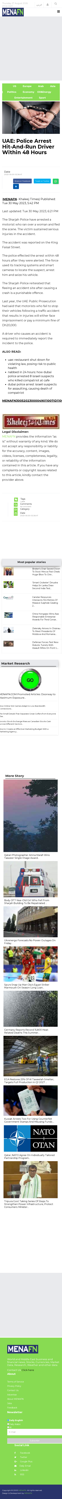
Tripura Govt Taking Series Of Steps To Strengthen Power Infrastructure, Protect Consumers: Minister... (28, 1204)
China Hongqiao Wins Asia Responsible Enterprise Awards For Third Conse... (45, 617)
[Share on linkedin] (16, 186)
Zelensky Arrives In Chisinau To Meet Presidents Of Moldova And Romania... (46, 631)
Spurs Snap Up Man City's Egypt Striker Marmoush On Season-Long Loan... (26, 986)
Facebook (24, 1453)
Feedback (12, 1407)
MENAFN (10, 199)
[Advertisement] (31, 48)
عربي (39, 4)
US (10, 86)
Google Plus (25, 1461)
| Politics (10, 92)
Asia (52, 86)
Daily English (16, 1420)
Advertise (12, 1394)
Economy (28, 92)
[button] (48, 4)
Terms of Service (15, 1381)
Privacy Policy (14, 1386)
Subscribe (35, 1440)
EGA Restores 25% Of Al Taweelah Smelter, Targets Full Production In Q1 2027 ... (29, 1081)
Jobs (9, 1403)
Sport (40, 97)
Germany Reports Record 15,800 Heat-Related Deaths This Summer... (26, 1031)
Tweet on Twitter (42, 181)
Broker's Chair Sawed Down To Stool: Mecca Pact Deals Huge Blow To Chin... (46, 571)
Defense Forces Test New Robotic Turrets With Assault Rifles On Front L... (45, 645)
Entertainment (18, 97)
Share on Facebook (22, 181)
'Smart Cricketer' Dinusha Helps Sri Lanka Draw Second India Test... (45, 585)
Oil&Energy (47, 92)
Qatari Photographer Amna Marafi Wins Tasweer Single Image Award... (27, 856)
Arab (40, 86)
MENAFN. (23, 1490)
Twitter (23, 1457)
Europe (26, 86)
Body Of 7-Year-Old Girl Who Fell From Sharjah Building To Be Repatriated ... (26, 902)
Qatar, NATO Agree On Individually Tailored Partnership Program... (29, 1156)
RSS (21, 1474)
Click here (28, 1370)
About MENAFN (15, 1399)
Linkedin (24, 1470)
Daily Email (25, 1466)
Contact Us (12, 1390)
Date (7, 171)
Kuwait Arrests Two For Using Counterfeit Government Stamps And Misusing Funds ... (29, 1120)
